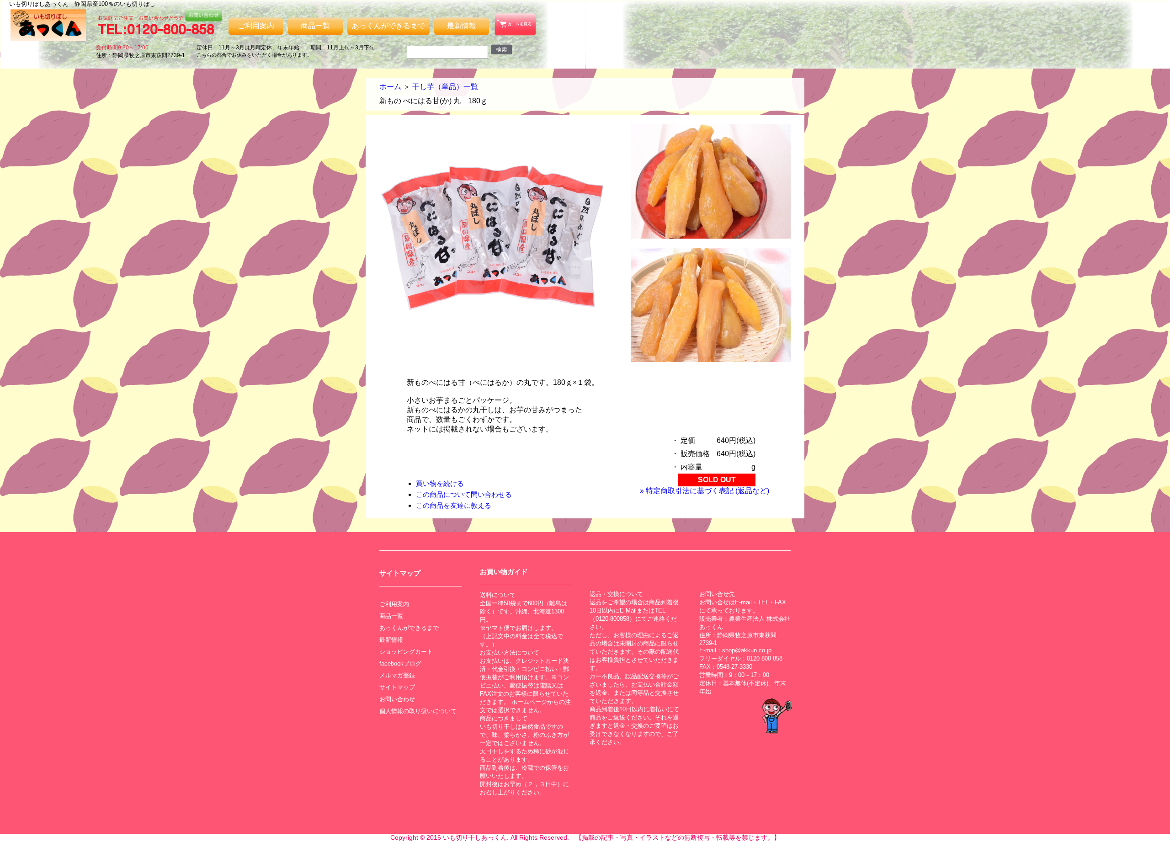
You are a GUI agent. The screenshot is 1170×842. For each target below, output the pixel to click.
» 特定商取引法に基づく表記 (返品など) (704, 491)
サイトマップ (397, 687)
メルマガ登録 (397, 675)
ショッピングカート (406, 651)
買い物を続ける (440, 483)
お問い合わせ (397, 699)
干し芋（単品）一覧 (445, 87)
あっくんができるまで (388, 26)
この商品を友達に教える (453, 505)
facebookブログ (400, 663)
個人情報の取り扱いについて (418, 711)
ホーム (390, 87)
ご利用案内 (256, 26)
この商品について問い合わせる (464, 494)
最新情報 (461, 26)
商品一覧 (315, 26)
